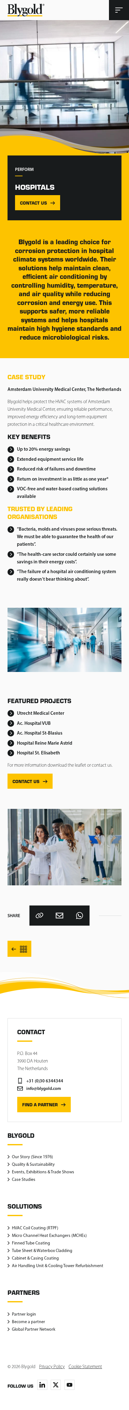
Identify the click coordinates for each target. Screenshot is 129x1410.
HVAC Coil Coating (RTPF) (35, 1228)
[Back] (19, 949)
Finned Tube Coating (31, 1243)
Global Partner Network (33, 1329)
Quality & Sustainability (33, 1164)
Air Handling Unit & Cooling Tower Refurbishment (57, 1265)
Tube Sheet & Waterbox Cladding (42, 1250)
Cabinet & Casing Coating (35, 1258)
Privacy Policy (52, 1366)
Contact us (33, 203)
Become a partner (28, 1321)
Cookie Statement (85, 1366)
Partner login (24, 1314)
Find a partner (40, 1105)
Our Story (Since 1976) (32, 1156)
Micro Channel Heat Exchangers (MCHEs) (49, 1235)
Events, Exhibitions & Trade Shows (43, 1172)
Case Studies (23, 1179)
